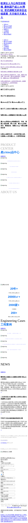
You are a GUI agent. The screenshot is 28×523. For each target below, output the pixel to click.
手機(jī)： (3, 476)
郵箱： (2, 486)
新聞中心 (6, 29)
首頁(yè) (6, 24)
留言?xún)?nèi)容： (6, 463)
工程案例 (6, 31)
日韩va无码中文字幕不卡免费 (9, 518)
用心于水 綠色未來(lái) (7, 60)
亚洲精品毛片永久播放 (9, 519)
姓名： (2, 467)
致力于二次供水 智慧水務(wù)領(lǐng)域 (11, 67)
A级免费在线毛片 (8, 521)
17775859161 (4, 442)
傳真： (2, 483)
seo (20, 507)
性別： (2, 471)
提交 (2, 501)
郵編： (2, 492)
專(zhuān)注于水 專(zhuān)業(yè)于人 (10, 64)
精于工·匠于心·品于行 (7, 54)
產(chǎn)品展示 (8, 27)
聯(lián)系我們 (7, 34)
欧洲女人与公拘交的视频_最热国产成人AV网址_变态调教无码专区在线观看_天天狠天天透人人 (14, 10)
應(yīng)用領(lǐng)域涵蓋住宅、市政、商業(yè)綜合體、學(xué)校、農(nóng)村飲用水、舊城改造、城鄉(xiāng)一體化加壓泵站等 (14, 76)
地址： (2, 489)
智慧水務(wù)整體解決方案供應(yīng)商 (11, 71)
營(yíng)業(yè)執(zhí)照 (13, 507)
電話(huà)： (4, 479)
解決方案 (6, 32)
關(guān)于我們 (8, 26)
